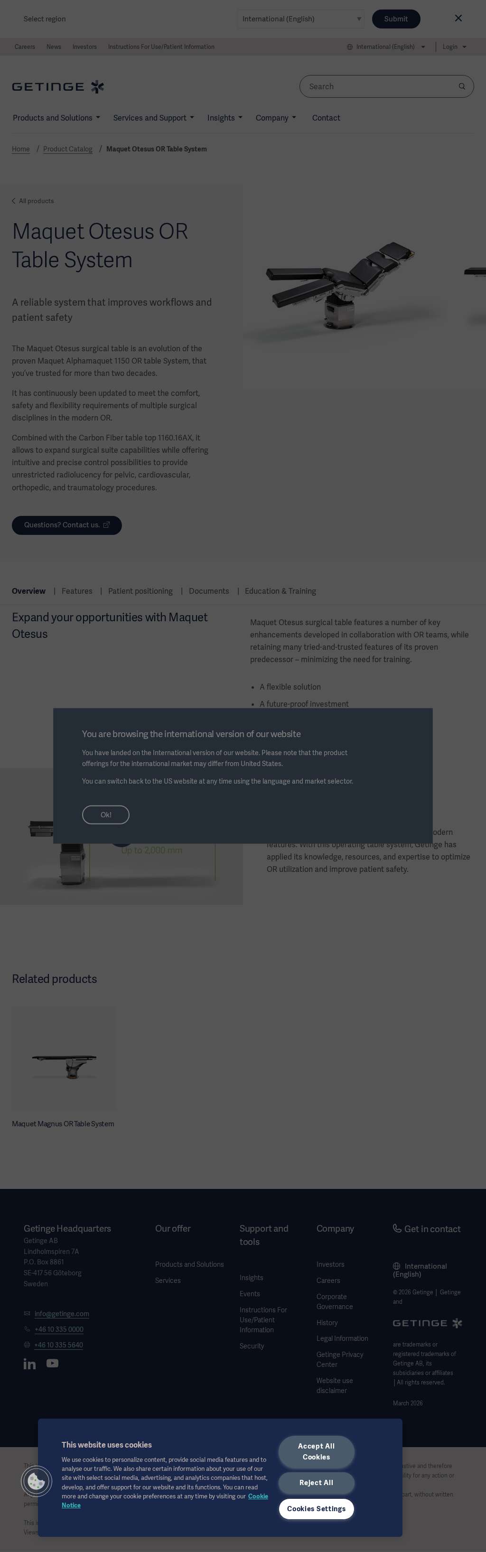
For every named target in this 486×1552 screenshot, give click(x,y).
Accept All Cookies (316, 1451)
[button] (36, 1481)
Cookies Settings (316, 1509)
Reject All (316, 1482)
